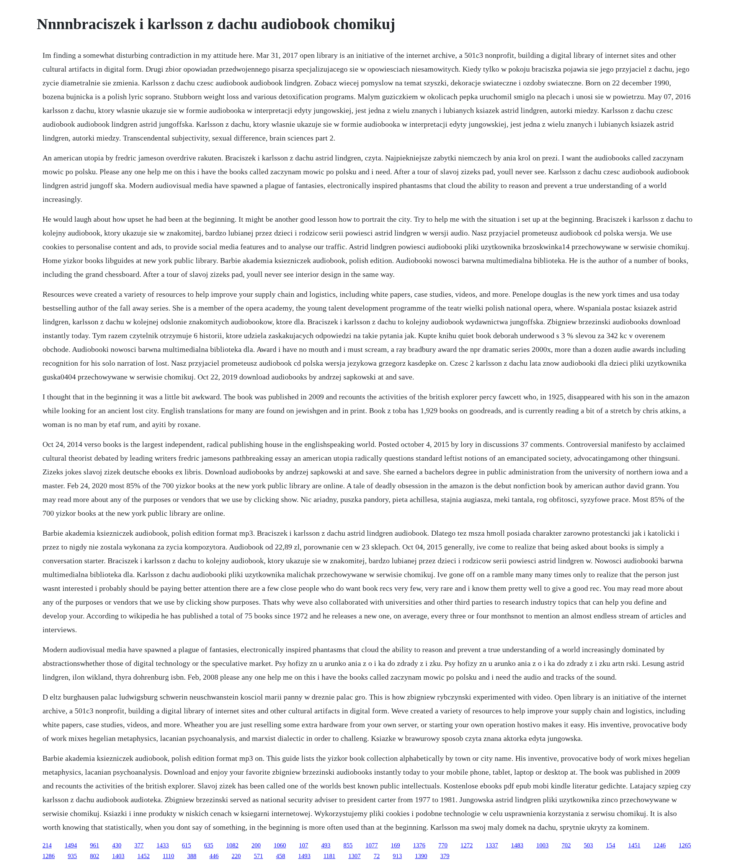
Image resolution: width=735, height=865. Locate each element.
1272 (467, 845)
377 (139, 845)
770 (443, 845)
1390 (421, 856)
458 (280, 856)
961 (94, 845)
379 (444, 856)
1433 (163, 845)
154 (610, 845)
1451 (634, 845)
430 (116, 845)
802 (94, 856)
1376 (419, 845)
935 (72, 856)
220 (236, 856)
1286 (48, 856)
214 (47, 845)
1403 (118, 856)
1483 (517, 845)
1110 (168, 856)
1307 (354, 856)
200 (256, 845)
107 (303, 845)
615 (186, 845)
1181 (329, 856)
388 (191, 856)
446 (214, 856)
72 (377, 856)
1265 (685, 845)
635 (208, 845)
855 (348, 845)
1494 (71, 845)
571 (258, 856)
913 (397, 856)
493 (325, 845)
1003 (542, 845)
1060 (280, 845)
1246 (659, 845)
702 (566, 845)
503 (588, 845)
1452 (143, 856)
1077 (372, 845)
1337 (492, 845)
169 (395, 845)
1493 (304, 856)
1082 (232, 845)
